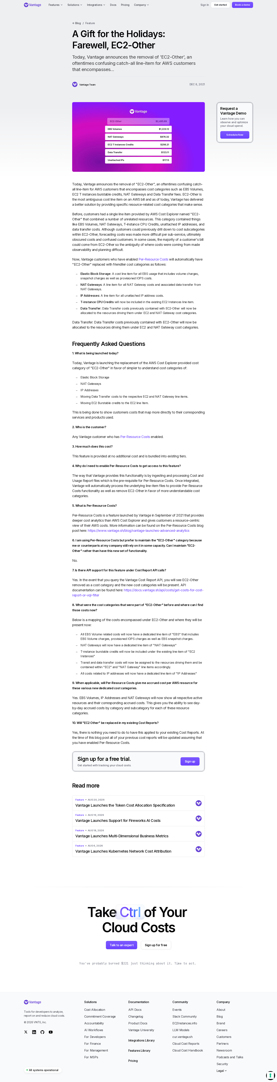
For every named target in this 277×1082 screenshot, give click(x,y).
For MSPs (91, 1057)
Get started (220, 4)
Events (177, 1010)
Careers (222, 1030)
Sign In (204, 4)
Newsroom (224, 1050)
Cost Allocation (94, 1010)
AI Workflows (93, 1030)
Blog (220, 1016)
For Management (96, 1050)
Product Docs (137, 1023)
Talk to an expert (121, 945)
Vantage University (141, 1030)
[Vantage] (45, 1002)
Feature (90, 23)
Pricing (133, 1061)
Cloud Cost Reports (185, 1043)
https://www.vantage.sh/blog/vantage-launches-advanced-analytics (138, 531)
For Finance (92, 1043)
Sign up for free (156, 945)
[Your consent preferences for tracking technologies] (270, 1075)
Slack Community (184, 1016)
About (221, 1010)
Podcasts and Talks (230, 1057)
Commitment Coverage (100, 1016)
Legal (220, 1071)
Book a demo (242, 4)
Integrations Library (141, 1040)
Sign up (190, 761)
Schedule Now (234, 134)
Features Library (139, 1050)
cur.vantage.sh (182, 1037)
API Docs (134, 1010)
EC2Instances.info (184, 1023)
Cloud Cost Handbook (187, 1050)
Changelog (135, 1016)
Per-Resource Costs (153, 259)
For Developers (95, 1037)
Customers (224, 1037)
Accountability (94, 1023)
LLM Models (180, 1030)
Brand (221, 1023)
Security (222, 1064)
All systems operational (43, 1070)
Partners (222, 1043)
